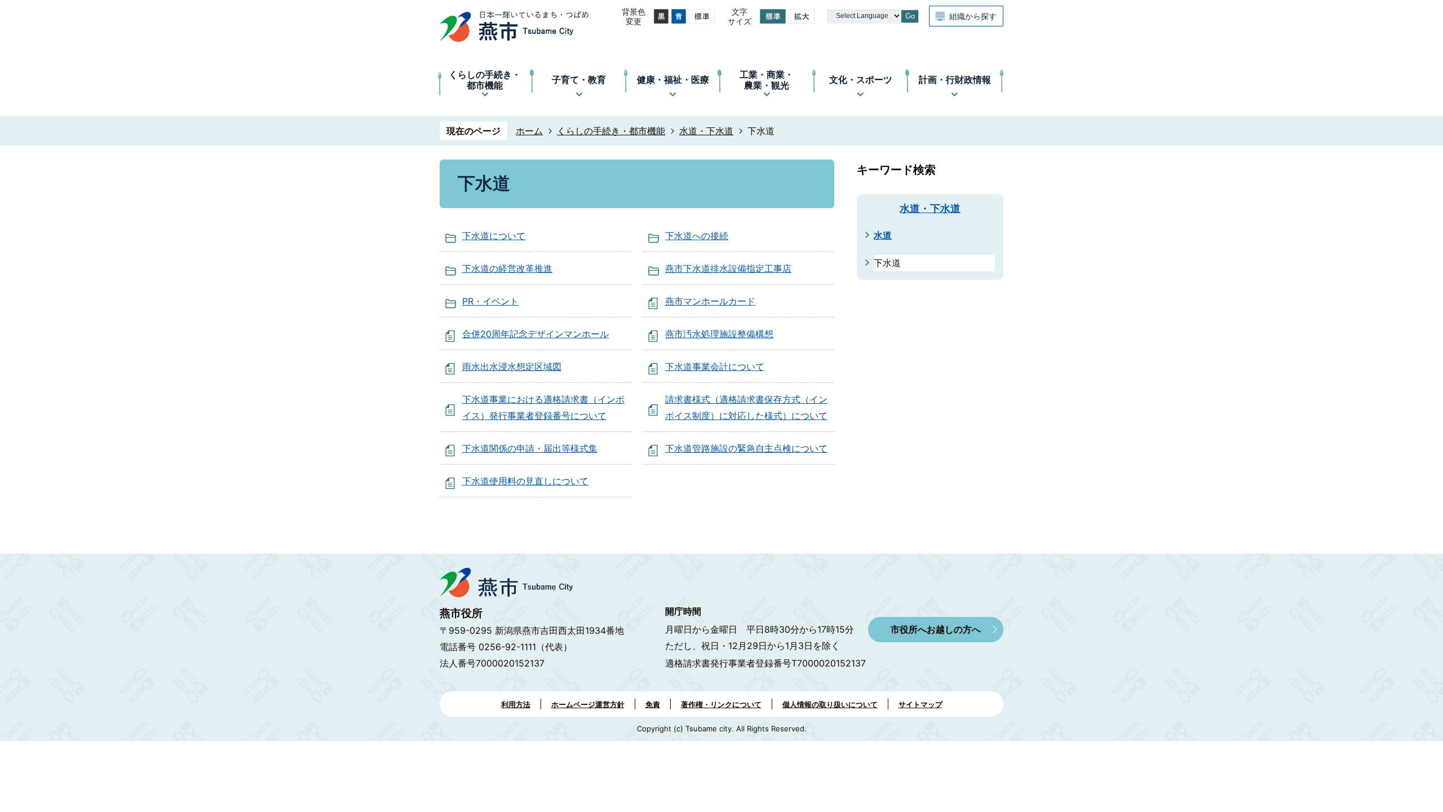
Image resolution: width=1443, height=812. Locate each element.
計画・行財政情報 (955, 79)
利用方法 (515, 704)
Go (910, 16)
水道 (883, 235)
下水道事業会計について (714, 366)
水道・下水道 (706, 130)
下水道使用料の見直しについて (525, 481)
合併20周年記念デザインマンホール (535, 333)
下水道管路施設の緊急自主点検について (746, 448)
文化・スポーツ (860, 79)
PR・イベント (490, 301)
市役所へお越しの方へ (936, 629)
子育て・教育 (579, 79)
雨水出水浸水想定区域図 (511, 366)
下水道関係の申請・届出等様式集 (529, 448)
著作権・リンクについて (721, 704)
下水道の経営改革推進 (507, 268)
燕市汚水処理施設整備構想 (719, 333)
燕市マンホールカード (710, 301)
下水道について (493, 235)
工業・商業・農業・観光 (767, 80)
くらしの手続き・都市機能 (485, 80)
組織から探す (973, 16)
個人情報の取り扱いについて (830, 704)
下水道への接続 (696, 235)
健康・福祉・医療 (673, 79)
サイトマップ (920, 704)
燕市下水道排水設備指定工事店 (728, 268)
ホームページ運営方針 (588, 704)
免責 (652, 704)
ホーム (529, 130)
